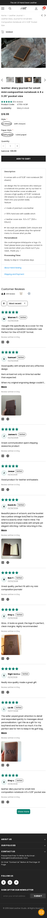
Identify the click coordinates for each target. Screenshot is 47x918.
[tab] (23, 171)
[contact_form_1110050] (41, 912)
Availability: (6, 108)
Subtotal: (5, 151)
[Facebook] (3, 882)
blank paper (7, 134)
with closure (19, 123)
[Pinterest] (16, 882)
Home (4, 15)
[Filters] (4, 303)
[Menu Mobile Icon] (2, 8)
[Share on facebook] (2, 342)
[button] (7, 102)
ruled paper (21, 134)
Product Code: (7, 104)
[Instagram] (10, 882)
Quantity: (5, 141)
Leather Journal (16, 15)
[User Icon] (36, 8)
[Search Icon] (10, 8)
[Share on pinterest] (7, 342)
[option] (23, 53)
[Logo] (23, 8)
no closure (6, 123)
